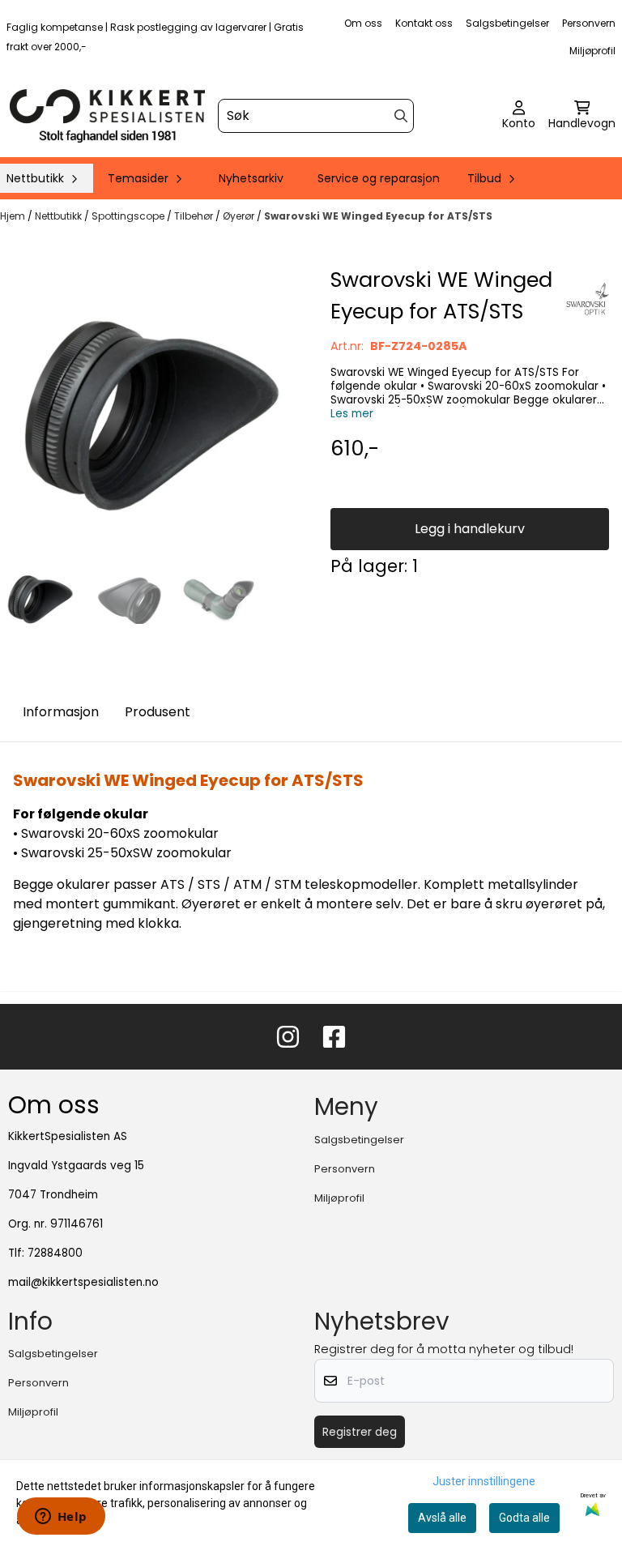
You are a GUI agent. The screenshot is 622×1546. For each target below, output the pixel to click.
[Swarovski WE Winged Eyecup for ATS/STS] (152, 416)
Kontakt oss (424, 23)
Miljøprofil (592, 51)
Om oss (363, 23)
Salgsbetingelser (507, 23)
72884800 (55, 1253)
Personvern (589, 23)
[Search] (401, 116)
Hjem (14, 216)
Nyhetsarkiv (251, 178)
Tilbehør (194, 216)
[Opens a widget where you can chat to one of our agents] (60, 1517)
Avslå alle (442, 1517)
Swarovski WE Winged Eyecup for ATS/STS (378, 216)
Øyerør (240, 216)
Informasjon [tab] (61, 712)
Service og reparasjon (378, 178)
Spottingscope (129, 216)
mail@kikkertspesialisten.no (83, 1282)
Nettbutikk (59, 216)
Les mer (351, 414)
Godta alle (524, 1517)
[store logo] (107, 116)
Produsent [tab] (157, 712)
